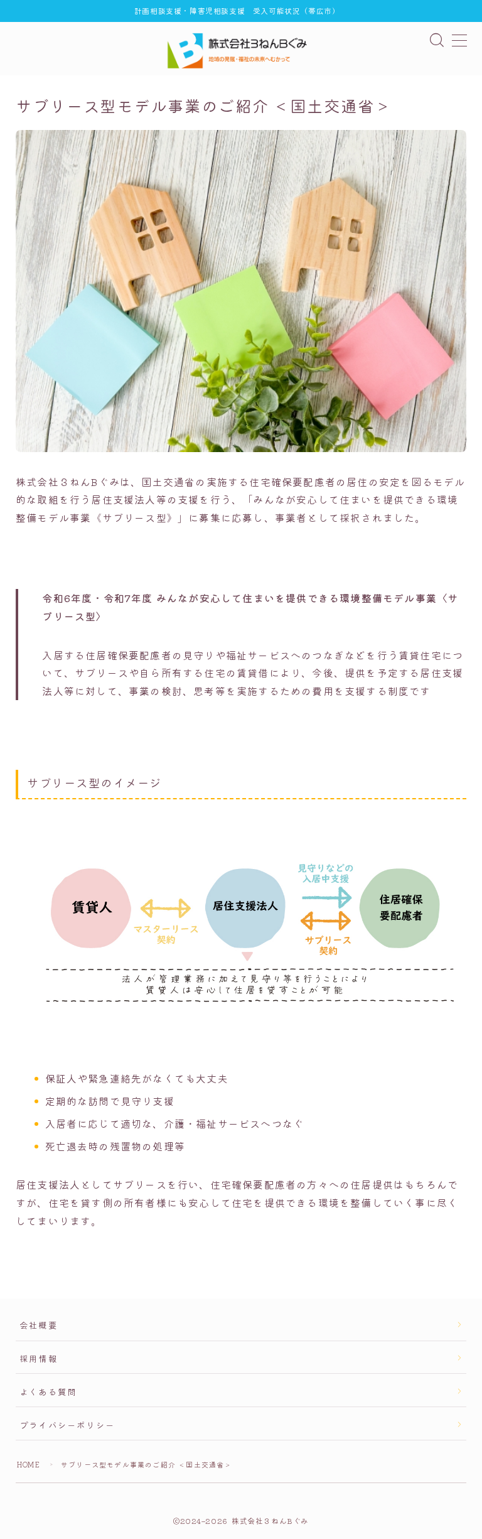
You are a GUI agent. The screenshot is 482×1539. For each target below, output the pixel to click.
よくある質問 (48, 1391)
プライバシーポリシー (67, 1424)
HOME (28, 1464)
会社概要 (38, 1325)
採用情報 (38, 1358)
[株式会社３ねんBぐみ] (241, 51)
